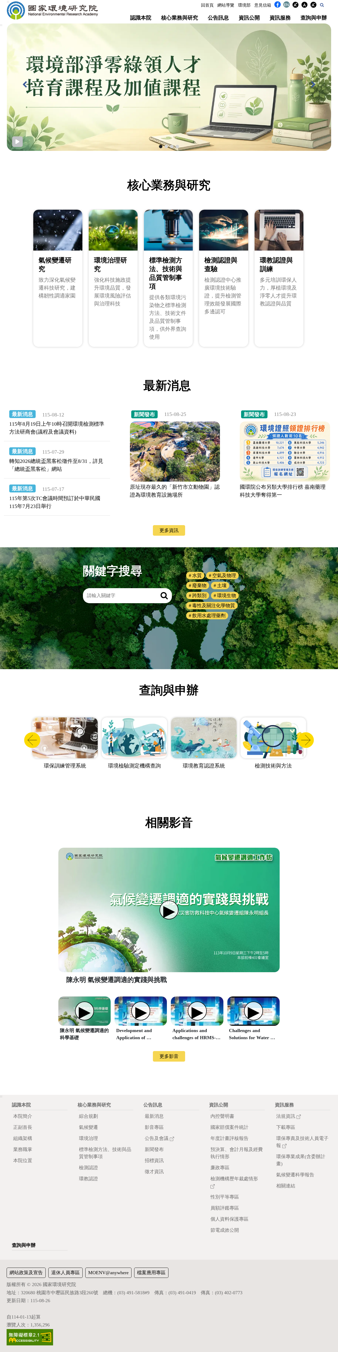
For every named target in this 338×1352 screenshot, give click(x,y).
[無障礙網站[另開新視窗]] (30, 1336)
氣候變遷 (88, 1127)
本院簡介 (22, 1116)
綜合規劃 (88, 1116)
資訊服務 (280, 18)
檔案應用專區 (151, 1272)
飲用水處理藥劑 (209, 615)
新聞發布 (154, 1149)
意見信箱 (262, 5)
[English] (286, 5)
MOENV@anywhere (108, 1272)
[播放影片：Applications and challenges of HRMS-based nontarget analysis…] (197, 1011)
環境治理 (88, 1138)
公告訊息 (218, 18)
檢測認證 (88, 1167)
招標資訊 (154, 1160)
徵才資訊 (154, 1171)
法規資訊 (286, 1116)
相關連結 (285, 1185)
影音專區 (154, 1127)
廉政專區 (219, 1167)
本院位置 (22, 1160)
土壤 (222, 585)
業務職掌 (22, 1149)
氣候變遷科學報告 (295, 1174)
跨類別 (199, 595)
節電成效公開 (224, 1230)
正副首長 (22, 1127)
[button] (322, 5)
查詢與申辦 (314, 18)
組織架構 (22, 1138)
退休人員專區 (65, 1272)
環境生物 (226, 595)
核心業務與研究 (179, 18)
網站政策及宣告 (26, 1272)
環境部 (244, 5)
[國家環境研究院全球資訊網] (52, 10)
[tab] (160, 146)
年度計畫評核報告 (229, 1138)
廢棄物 (199, 585)
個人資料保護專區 (229, 1219)
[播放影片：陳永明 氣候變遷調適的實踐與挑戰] (169, 910)
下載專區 (285, 1127)
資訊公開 (249, 18)
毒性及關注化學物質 (213, 605)
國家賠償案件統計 (229, 1127)
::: (8, 1)
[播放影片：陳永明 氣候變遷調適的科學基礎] (84, 1011)
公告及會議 (157, 1138)
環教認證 (88, 1178)
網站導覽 (225, 5)
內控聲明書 (222, 1116)
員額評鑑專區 (224, 1208)
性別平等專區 (224, 1197)
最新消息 (154, 1116)
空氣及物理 (224, 575)
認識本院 (140, 18)
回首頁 (207, 5)
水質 (197, 575)
